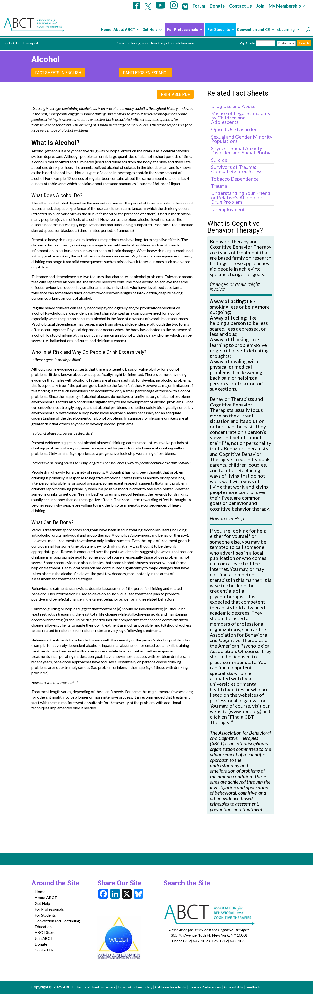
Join (260, 6)
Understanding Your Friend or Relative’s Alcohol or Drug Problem (240, 197)
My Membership (285, 6)
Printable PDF (175, 94)
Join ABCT (44, 938)
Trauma (219, 186)
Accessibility (233, 987)
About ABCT (124, 30)
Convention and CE (253, 30)
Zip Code (247, 43)
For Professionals (182, 30)
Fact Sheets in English (58, 72)
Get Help (149, 30)
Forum (199, 6)
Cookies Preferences (205, 987)
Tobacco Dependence (235, 179)
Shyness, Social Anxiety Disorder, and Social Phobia (241, 150)
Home (106, 30)
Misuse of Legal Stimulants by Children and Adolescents (240, 117)
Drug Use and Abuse (233, 106)
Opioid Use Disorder (234, 129)
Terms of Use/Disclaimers (95, 987)
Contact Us (240, 6)
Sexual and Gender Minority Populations (241, 139)
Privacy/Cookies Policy (135, 987)
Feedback (253, 987)
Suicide (219, 160)
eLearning (286, 30)
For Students (218, 30)
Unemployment (228, 209)
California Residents (170, 987)
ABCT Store (45, 932)
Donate (217, 6)
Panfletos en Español (145, 72)
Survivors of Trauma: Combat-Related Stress (236, 169)
